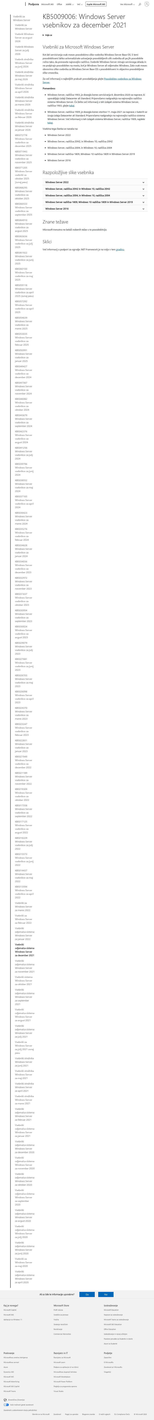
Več (78, 4)
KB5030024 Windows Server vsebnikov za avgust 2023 (23, 632)
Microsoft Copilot (10, 1310)
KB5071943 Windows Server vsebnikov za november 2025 (23, 157)
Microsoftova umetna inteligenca (16, 1357)
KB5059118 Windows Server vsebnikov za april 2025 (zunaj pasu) (24, 290)
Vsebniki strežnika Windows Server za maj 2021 (24, 1074)
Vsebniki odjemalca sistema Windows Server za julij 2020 (24, 1232)
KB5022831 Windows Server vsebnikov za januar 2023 (23, 746)
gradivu (120, 249)
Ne (105, 1294)
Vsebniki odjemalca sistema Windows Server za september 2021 (24, 997)
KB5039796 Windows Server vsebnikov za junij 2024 (24, 469)
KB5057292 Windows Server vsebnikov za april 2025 (24, 307)
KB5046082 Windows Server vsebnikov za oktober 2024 (23, 404)
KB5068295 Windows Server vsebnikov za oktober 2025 (23, 193)
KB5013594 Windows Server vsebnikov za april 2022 (24, 892)
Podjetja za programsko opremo (65, 1386)
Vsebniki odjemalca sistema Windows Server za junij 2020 (24, 1248)
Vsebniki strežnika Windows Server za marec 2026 (24, 101)
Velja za (48, 35)
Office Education (110, 1329)
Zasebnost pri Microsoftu (113, 1367)
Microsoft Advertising (11, 1381)
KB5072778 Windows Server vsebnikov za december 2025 (23, 141)
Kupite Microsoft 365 (96, 4)
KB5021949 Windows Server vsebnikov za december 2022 (23, 762)
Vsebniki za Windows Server (21, 18)
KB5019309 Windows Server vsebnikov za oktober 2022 (23, 794)
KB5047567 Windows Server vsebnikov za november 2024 (23, 388)
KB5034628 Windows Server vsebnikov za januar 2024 (23, 551)
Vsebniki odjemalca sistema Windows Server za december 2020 (24, 1147)
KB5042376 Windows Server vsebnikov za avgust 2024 (23, 437)
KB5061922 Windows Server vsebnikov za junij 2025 (24, 258)
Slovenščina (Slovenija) (16, 1400)
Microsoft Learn (59, 1362)
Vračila (56, 1319)
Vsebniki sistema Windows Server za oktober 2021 (23, 980)
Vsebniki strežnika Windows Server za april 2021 (24, 1087)
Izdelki (68, 4)
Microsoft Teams (10, 1391)
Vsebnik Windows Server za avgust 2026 (24, 37)
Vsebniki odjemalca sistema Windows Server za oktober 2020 (24, 1179)
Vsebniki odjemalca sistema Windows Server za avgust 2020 (24, 1215)
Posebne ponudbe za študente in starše (118, 1339)
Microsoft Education (111, 1310)
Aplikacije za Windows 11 (13, 1319)
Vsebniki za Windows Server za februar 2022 (23, 919)
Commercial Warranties (62, 1334)
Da (87, 1294)
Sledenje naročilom (61, 1324)
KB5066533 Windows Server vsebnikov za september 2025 (23, 209)
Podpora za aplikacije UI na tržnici (66, 1367)
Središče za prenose (61, 1315)
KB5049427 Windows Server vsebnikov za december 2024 (23, 372)
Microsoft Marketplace (62, 1377)
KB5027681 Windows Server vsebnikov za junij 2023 (24, 664)
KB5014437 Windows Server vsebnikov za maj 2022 (24, 876)
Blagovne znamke (88, 1414)
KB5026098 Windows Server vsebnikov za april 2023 (24, 697)
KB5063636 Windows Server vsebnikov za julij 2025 (24, 242)
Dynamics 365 (9, 1372)
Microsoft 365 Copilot (11, 1386)
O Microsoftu (108, 1362)
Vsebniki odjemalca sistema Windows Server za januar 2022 (24, 934)
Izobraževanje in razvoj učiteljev (115, 1334)
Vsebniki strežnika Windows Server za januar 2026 (24, 126)
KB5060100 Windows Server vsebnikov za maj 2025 (24, 274)
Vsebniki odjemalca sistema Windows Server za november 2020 (25, 1163)
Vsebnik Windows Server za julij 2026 (24, 50)
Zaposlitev (107, 1357)
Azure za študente (110, 1343)
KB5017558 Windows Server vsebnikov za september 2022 (23, 811)
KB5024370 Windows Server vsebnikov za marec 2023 (23, 713)
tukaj (71, 105)
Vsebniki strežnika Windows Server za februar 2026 (24, 113)
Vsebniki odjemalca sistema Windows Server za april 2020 (24, 1277)
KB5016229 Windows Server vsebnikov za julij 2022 (24, 843)
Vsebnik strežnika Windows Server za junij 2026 (24, 63)
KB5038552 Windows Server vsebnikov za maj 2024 (24, 486)
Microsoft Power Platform (63, 1381)
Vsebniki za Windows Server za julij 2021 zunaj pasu (24, 1047)
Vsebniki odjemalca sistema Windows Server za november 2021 (25, 966)
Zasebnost (57, 1414)
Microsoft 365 (47, 4)
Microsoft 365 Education (113, 1324)
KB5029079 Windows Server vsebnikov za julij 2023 (24, 648)
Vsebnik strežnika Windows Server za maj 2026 (24, 75)
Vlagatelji (107, 1372)
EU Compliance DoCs (122, 1414)
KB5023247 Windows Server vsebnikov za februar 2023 (23, 729)
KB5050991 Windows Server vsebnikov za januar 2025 (23, 355)
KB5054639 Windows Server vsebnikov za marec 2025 (23, 323)
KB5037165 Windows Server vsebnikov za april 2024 (24, 502)
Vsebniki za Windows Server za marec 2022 (23, 906)
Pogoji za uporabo (71, 1414)
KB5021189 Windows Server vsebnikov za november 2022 (23, 778)
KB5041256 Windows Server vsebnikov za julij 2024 (24, 453)
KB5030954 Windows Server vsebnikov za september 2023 (23, 616)
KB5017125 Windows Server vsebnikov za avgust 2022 (23, 827)
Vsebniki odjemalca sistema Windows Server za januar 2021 (24, 1130)
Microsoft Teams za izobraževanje (116, 1319)
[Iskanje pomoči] (139, 3)
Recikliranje (58, 1329)
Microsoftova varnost (11, 1362)
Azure (6, 1367)
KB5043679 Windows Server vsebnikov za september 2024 (23, 421)
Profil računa (58, 1310)
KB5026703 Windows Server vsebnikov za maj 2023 (24, 681)
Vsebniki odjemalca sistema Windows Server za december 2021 (24, 950)
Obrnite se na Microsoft (40, 1414)
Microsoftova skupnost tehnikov (65, 1372)
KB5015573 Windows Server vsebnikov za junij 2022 (24, 859)
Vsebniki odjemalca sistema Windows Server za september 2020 (24, 1197)
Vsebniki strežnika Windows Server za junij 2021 (24, 1062)
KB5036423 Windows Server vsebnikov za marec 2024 (23, 518)
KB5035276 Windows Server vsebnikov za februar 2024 (23, 534)
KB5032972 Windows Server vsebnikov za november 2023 (23, 583)
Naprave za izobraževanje (113, 1315)
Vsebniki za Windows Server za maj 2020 (23, 1262)
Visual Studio (58, 1391)
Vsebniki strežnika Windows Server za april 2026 (24, 88)
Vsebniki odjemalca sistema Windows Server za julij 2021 (24, 1031)
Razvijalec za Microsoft (62, 1357)
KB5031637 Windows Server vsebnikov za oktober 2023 (23, 599)
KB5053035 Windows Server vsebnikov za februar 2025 (23, 339)
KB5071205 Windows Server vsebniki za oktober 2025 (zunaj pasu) (23, 175)
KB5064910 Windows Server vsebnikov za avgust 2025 (23, 225)
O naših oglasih (104, 1414)
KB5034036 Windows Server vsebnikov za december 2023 (23, 567)
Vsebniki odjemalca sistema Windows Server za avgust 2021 (24, 1015)
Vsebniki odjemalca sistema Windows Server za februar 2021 (24, 1114)
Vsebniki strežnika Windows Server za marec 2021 (24, 1100)
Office (59, 4)
